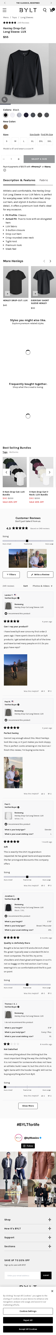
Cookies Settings (28, 1311)
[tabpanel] (28, 220)
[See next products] (50, 261)
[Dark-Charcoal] (39, 115)
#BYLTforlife (28, 1124)
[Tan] (5, 126)
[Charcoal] (46, 115)
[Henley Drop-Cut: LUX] (15, 282)
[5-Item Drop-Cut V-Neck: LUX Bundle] (41, 472)
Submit (46, 1275)
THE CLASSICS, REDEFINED (28, 3)
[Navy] (26, 115)
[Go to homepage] (28, 10)
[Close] (52, 1291)
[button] (16, 22)
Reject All (28, 1320)
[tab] (19, 180)
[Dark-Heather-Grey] (32, 115)
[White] (12, 115)
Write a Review (43, 575)
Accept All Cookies (28, 1329)
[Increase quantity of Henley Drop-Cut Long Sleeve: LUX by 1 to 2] (18, 159)
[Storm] (19, 115)
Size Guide (35, 134)
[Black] (5, 115)
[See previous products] (44, 261)
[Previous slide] (4, 3)
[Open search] (45, 10)
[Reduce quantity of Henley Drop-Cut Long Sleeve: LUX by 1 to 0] (3, 159)
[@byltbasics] (18, 1138)
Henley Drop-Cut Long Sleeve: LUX (29, 607)
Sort (25, 586)
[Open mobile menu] (4, 10)
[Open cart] (51, 10)
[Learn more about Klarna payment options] (4, 170)
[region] (28, 558)
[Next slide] (51, 3)
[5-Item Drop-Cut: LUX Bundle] (15, 472)
